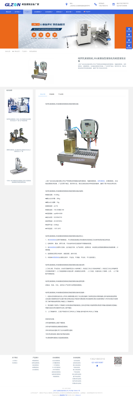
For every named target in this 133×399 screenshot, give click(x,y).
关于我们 (15, 358)
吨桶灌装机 (56, 376)
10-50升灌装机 (56, 367)
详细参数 (51, 94)
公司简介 (14, 360)
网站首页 (8, 12)
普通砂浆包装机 (76, 383)
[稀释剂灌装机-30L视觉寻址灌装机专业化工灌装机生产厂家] (18, 136)
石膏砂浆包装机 (76, 379)
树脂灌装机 (35, 360)
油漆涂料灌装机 (56, 374)
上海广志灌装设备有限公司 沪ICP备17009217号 (66, 390)
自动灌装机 (35, 369)
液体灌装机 (52, 240)
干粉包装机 (77, 372)
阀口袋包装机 (77, 365)
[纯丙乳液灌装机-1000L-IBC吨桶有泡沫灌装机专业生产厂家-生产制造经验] (18, 105)
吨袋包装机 (77, 367)
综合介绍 (42, 94)
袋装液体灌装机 (56, 372)
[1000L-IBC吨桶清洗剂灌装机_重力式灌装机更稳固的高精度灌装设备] (18, 167)
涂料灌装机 (101, 181)
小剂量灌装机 (56, 363)
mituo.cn (78, 395)
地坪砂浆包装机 (76, 381)
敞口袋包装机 (77, 369)
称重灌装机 (55, 257)
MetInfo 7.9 (63, 395)
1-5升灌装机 (56, 365)
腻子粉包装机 (77, 376)
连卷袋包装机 (77, 363)
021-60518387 (97, 362)
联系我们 (14, 363)
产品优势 (60, 94)
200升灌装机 (56, 369)
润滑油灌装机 (33, 51)
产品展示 (24, 51)
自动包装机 (76, 358)
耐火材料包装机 (76, 374)
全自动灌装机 (56, 360)
